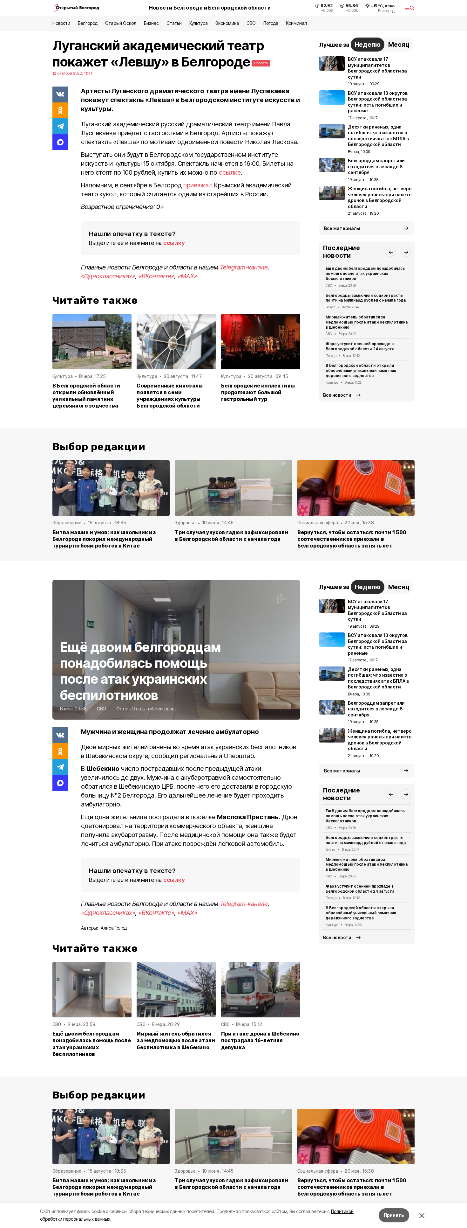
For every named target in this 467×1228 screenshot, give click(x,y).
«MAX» (187, 276)
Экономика (227, 23)
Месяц (398, 44)
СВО (251, 23)
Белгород (88, 23)
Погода (270, 23)
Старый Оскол (120, 23)
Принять (394, 1215)
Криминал (296, 23)
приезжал (198, 185)
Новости (61, 23)
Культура (198, 23)
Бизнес (151, 23)
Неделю (368, 44)
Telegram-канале (244, 267)
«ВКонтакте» (156, 276)
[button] (391, 252)
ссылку (174, 243)
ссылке (230, 172)
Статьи (174, 23)
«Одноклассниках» (108, 276)
